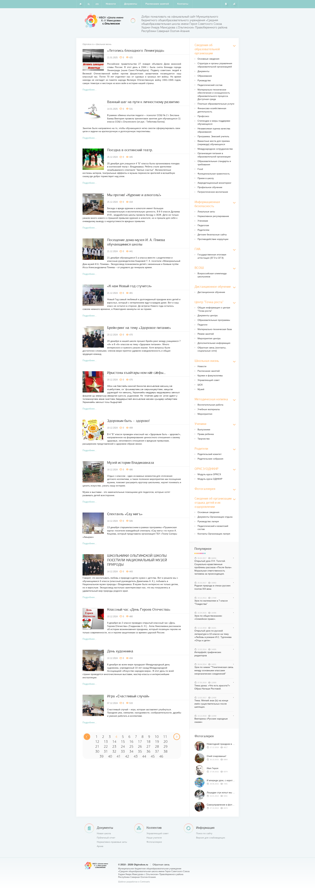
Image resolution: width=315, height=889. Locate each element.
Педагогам (203, 225)
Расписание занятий (157, 3)
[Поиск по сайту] (88, 4)
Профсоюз (203, 116)
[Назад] (87, 736)
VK (226, 4)
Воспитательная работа (210, 404)
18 (148, 741)
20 (166, 741)
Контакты (182, 3)
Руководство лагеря (208, 521)
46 (161, 756)
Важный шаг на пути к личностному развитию (143, 102)
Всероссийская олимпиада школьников (212, 275)
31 (106, 751)
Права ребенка (206, 434)
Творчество (204, 438)
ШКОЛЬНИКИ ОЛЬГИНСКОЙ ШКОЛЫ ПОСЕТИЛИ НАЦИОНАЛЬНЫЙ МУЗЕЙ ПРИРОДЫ (137, 560)
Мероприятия (205, 414)
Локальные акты (206, 211)
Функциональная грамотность (214, 173)
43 (136, 756)
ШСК (200, 384)
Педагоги (202, 324)
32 (114, 751)
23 (114, 746)
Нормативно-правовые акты (112, 842)
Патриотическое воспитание (213, 192)
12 (97, 741)
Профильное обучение (210, 187)
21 (97, 746)
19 (157, 741)
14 (114, 741)
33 (123, 751)
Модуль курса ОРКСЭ (209, 474)
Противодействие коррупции (213, 239)
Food (200, 169)
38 (166, 751)
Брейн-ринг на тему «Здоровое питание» (139, 327)
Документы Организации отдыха (215, 516)
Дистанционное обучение (211, 292)
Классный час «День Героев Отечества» (138, 609)
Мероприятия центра (209, 338)
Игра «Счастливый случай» (128, 696)
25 (131, 746)
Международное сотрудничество (215, 149)
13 (106, 741)
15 (123, 741)
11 (165, 737)
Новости (111, 3)
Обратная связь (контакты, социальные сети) (212, 349)
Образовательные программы (214, 320)
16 (131, 741)
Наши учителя (154, 837)
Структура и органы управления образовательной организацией (215, 65)
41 (119, 756)
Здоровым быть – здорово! (128, 420)
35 (140, 751)
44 (144, 756)
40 (110, 756)
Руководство (204, 80)
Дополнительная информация (214, 343)
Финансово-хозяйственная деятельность (212, 110)
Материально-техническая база (215, 329)
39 (102, 756)
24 (123, 746)
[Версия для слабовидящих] (97, 4)
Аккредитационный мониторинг (214, 183)
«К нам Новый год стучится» (129, 286)
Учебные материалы (209, 409)
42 (127, 756)
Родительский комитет (209, 454)
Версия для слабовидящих (210, 837)
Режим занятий (206, 333)
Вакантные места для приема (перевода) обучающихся (214, 143)
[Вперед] (176, 736)
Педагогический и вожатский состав (213, 528)
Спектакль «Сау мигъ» (125, 514)
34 (131, 751)
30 (97, 751)
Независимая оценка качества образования (214, 130)
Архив (100, 846)
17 (140, 741)
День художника (120, 651)
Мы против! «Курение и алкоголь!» (134, 195)
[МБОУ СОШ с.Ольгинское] (104, 20)
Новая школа (104, 833)
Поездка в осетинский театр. (130, 150)
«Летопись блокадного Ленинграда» (135, 50)
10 (157, 737)
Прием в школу (206, 178)
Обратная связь (161, 864)
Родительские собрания (210, 458)
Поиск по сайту (204, 833)
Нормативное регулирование (213, 216)
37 (157, 751)
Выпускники (204, 429)
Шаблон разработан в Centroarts (134, 882)
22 (106, 746)
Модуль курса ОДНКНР (210, 479)
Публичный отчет (106, 837)
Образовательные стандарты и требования (214, 163)
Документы (130, 3)
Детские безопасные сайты (212, 234)
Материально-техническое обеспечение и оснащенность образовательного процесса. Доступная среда (214, 94)
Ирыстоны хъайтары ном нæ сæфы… (136, 372)
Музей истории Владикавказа (130, 462)
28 (157, 746)
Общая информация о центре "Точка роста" (214, 309)
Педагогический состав (210, 85)
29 (166, 746)
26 (140, 746)
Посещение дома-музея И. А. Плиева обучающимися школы (136, 242)
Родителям (203, 230)
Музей (201, 389)
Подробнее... (90, 89)
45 (153, 756)
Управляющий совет (209, 380)
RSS (234, 4)
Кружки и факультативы (210, 375)
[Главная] (80, 4)
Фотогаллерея (154, 842)
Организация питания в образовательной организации (214, 155)
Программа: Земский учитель (213, 136)
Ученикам (203, 220)
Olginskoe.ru (88, 44)
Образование (205, 76)
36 (148, 751)
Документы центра (208, 315)
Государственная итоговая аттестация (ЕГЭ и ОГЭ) (212, 256)
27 (148, 746)
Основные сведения (208, 58)
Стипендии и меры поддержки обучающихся (214, 122)
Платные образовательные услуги (216, 103)
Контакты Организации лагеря (214, 533)
